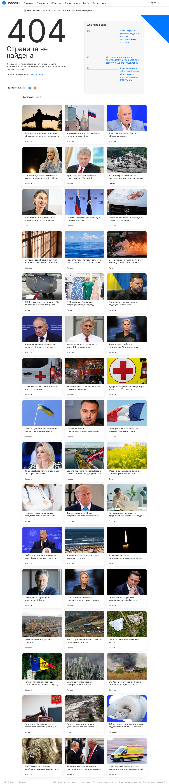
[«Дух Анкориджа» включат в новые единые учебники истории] (84, 757)
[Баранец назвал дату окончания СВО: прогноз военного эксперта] (42, 124)
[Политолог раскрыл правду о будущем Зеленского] (127, 293)
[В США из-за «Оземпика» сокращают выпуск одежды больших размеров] (84, 293)
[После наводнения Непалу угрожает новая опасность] (84, 715)
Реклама (22, 782)
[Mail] (4, 3)
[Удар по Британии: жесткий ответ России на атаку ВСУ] (84, 124)
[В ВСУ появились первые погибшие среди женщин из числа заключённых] (42, 757)
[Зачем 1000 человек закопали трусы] (127, 631)
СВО (67, 10)
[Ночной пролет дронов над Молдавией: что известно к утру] (42, 673)
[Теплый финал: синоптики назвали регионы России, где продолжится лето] (84, 631)
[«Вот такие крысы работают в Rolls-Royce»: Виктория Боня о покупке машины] (42, 209)
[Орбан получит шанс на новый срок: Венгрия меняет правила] (42, 546)
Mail (4, 782)
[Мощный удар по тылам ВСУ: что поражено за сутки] (84, 377)
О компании (12, 782)
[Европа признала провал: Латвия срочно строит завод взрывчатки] (84, 462)
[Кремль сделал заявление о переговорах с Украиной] (84, 166)
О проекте (62, 782)
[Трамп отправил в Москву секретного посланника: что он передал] (84, 504)
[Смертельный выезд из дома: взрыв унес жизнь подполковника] (127, 757)
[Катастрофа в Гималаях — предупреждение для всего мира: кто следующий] (127, 166)
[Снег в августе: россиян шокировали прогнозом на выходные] (84, 673)
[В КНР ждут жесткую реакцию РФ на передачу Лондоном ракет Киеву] (42, 293)
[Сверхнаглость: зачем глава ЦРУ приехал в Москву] (84, 209)
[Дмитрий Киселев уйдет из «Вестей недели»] (127, 124)
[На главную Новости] (13, 3)
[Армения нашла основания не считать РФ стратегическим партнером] (42, 335)
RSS (54, 782)
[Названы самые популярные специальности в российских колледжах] (42, 504)
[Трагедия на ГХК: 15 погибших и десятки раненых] (42, 377)
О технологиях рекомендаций (79, 782)
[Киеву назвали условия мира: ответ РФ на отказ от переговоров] (84, 335)
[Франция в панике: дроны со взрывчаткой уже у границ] (127, 420)
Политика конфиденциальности (105, 782)
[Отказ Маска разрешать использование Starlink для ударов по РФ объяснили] (127, 588)
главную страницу (35, 74)
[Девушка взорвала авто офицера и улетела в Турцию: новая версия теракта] (127, 377)
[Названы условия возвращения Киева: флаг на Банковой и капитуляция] (42, 420)
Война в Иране (53, 10)
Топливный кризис (84, 10)
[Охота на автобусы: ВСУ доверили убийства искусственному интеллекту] (42, 588)
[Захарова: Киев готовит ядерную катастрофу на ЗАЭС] (42, 462)
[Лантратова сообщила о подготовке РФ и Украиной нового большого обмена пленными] (127, 335)
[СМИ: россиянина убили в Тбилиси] (42, 631)
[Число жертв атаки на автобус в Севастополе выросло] (127, 209)
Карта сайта (162, 782)
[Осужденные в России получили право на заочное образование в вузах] (42, 251)
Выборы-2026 (33, 10)
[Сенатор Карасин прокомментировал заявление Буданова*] (84, 420)
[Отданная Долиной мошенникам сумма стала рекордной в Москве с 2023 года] (42, 166)
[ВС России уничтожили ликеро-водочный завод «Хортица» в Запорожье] (127, 673)
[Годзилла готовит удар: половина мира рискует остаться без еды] (84, 251)
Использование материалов (130, 782)
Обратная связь (149, 782)
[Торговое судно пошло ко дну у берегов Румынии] (84, 546)
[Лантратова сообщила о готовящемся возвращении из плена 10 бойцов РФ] (84, 588)
